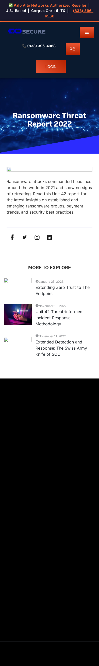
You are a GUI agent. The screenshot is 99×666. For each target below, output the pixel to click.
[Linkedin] (49, 237)
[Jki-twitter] (24, 237)
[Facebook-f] (12, 237)
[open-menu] (87, 32)
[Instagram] (37, 237)
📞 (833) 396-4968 (39, 46)
